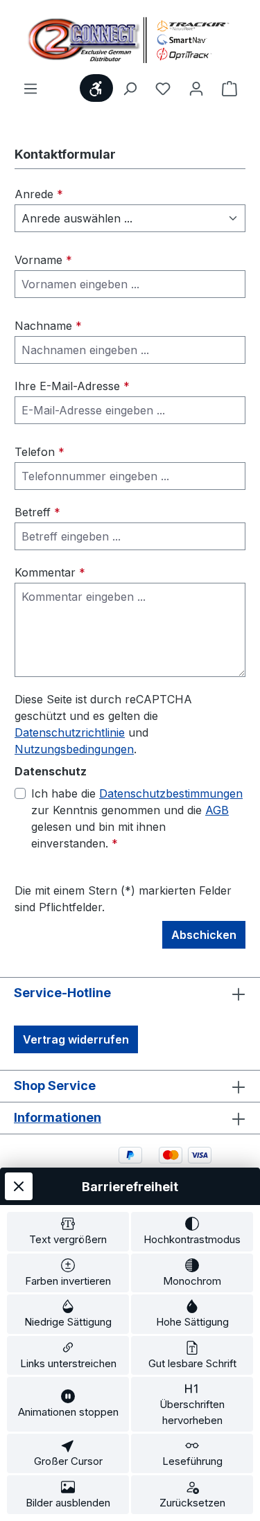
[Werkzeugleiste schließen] (19, 1186)
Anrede (39, 194)
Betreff (37, 512)
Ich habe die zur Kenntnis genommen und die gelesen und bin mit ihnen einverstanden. (137, 818)
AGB (217, 810)
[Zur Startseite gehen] (130, 40)
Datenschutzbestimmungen (171, 793)
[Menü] (30, 88)
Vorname (43, 260)
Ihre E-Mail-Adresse (72, 386)
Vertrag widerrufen (76, 1039)
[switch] (68, 1231)
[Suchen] (129, 88)
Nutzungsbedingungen (74, 749)
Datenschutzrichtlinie (70, 732)
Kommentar (50, 572)
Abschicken (203, 935)
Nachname (48, 326)
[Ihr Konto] (196, 88)
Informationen (57, 1117)
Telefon (39, 452)
